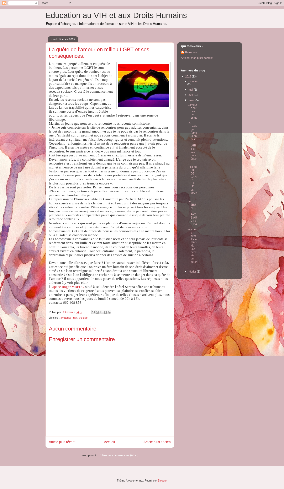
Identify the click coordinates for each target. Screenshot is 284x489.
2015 (188, 76)
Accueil (109, 442)
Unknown (191, 52)
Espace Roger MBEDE (67, 287)
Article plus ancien (157, 442)
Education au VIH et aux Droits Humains (116, 15)
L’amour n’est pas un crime (192, 111)
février (193, 271)
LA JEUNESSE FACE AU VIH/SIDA (192, 213)
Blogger (162, 480)
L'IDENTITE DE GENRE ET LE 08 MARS (193, 182)
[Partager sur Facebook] (105, 312)
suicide (83, 317)
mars (192, 100)
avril (191, 94)
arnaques (66, 317)
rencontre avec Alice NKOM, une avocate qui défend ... (192, 247)
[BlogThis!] (97, 312)
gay (75, 317)
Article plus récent (62, 442)
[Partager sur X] (101, 312)
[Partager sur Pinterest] (109, 312)
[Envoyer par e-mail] (93, 312)
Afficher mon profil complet (197, 57)
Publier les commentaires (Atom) (118, 455)
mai (191, 89)
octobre (193, 81)
